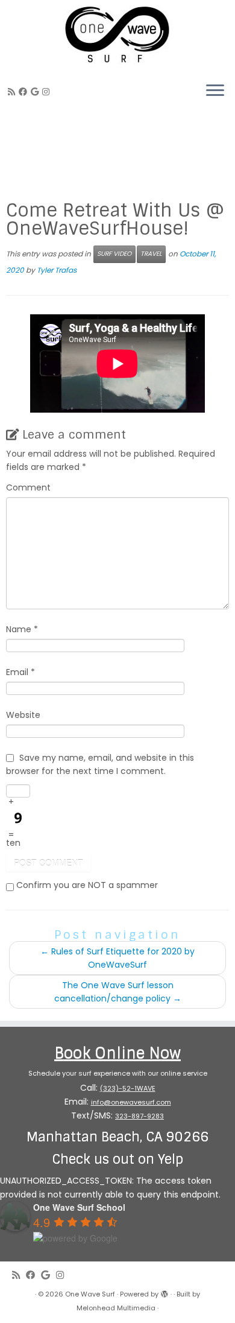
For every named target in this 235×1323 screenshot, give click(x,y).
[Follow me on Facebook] (25, 92)
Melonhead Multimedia (116, 1308)
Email (20, 672)
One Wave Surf (90, 1294)
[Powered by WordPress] (164, 1291)
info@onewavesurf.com (131, 1102)
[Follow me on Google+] (36, 92)
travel (151, 253)
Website (23, 715)
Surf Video (114, 253)
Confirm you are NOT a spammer (86, 885)
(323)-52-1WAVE (127, 1088)
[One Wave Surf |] (117, 36)
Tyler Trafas (57, 270)
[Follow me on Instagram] (47, 92)
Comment (28, 487)
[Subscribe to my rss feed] (13, 92)
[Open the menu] (215, 91)
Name (22, 629)
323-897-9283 (139, 1116)
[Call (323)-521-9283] (55, 92)
